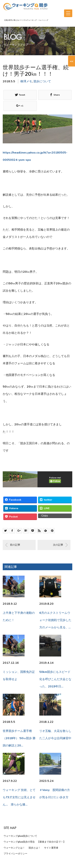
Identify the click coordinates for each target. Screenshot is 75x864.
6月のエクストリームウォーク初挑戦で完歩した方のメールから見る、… (55, 620)
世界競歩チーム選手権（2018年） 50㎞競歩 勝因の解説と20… (19, 738)
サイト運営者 (51, 847)
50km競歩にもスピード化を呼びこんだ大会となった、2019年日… (55, 679)
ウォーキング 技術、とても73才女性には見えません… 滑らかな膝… (19, 797)
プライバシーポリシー (15, 853)
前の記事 (15, 545)
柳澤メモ (26, 81)
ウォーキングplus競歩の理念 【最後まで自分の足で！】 (35, 841)
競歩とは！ (34, 847)
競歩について (42, 81)
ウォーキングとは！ (14, 847)
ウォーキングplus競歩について (20, 836)
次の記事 (58, 545)
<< (71, 61)
